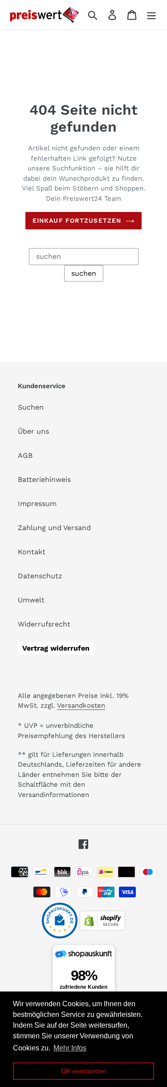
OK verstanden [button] (83, 1071)
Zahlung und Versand (54, 527)
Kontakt (31, 552)
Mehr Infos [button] (69, 1048)
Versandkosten (81, 705)
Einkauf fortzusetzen (77, 220)
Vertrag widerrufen (56, 648)
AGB (25, 455)
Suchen (31, 407)
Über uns (33, 431)
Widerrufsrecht (44, 624)
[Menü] (151, 15)
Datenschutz (40, 576)
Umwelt (31, 600)
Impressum (37, 503)
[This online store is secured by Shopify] (102, 928)
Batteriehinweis (44, 479)
